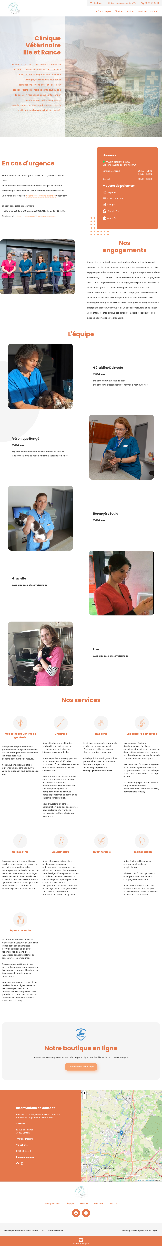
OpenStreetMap (149, 1180)
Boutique (142, 11)
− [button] (84, 1097)
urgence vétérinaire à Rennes (41, 195)
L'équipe (119, 11)
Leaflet (139, 1180)
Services (130, 11)
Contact (154, 11)
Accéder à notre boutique (81, 1066)
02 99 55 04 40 (23, 1151)
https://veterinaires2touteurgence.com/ (36, 216)
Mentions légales (55, 1230)
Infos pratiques (103, 11)
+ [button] (84, 1093)
